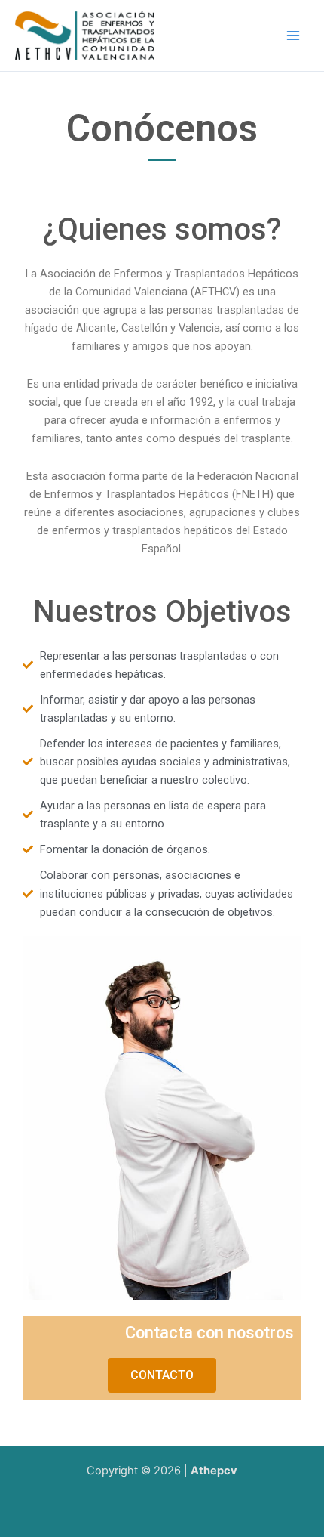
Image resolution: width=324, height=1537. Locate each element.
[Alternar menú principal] (293, 35)
